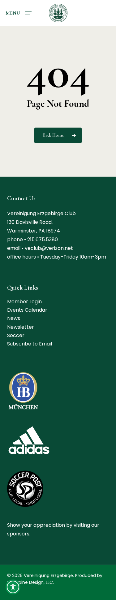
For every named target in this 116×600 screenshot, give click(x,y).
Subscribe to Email (29, 344)
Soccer (15, 335)
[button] (19, 12)
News (13, 318)
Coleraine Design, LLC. (30, 582)
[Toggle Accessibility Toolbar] (13, 587)
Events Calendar (27, 310)
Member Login (24, 302)
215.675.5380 (42, 239)
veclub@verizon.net (49, 248)
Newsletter (20, 327)
